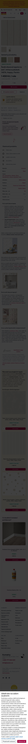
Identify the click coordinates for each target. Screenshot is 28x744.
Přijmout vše (21, 741)
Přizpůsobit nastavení (9, 741)
